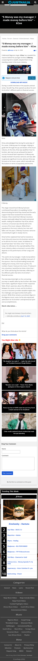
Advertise (8, 648)
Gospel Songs (25, 620)
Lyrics (21, 588)
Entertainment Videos (19, 610)
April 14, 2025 (25, 316)
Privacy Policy (29, 645)
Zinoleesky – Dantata (19, 524)
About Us (18, 645)
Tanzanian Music (13, 632)
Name (4, 449)
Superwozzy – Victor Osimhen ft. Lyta (20, 568)
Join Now (32, 78)
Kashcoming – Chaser (15, 574)
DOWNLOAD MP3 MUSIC (19, 82)
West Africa (18, 629)
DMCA (21, 651)
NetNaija (29, 655)
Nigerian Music (13, 620)
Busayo (11, 50)
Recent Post (30, 588)
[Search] (35, 2)
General (7, 588)
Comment (5, 455)
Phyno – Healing (13, 541)
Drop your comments (9, 335)
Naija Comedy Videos (27, 598)
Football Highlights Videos (19, 604)
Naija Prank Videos (19, 601)
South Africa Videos (27, 607)
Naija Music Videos (10, 598)
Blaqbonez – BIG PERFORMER (17, 546)
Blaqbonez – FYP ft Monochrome (19, 552)
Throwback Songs (12, 623)
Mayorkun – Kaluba (14, 535)
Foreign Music (30, 629)
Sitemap (23, 655)
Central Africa (26, 632)
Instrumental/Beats (25, 626)
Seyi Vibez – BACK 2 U (15, 530)
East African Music (14, 635)
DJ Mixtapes (10, 626)
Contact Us (8, 645)
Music (19, 496)
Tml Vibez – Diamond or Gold (17, 557)
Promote (17, 648)
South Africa (7, 629)
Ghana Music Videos (11, 607)
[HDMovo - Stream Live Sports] (19, 73)
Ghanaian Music (27, 623)
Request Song (11, 651)
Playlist (27, 635)
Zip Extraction (28, 648)
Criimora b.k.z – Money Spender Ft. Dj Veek (20, 563)
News (14, 588)
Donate (29, 651)
